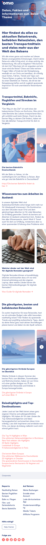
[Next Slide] (42, 145)
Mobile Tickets (29, 511)
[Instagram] (8, 540)
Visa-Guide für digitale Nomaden (16, 292)
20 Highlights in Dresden (12, 458)
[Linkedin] (24, 540)
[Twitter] (16, 540)
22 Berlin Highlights (10, 443)
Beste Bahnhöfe (9, 509)
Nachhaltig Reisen (10, 490)
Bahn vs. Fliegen (9, 499)
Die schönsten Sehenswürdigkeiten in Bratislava (22, 438)
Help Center (9, 527)
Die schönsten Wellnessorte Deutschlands (20, 456)
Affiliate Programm (31, 514)
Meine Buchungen (30, 490)
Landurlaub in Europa (11, 445)
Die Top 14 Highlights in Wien (14, 436)
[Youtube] (20, 540)
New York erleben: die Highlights (16, 441)
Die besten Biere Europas (13, 454)
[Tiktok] (12, 540)
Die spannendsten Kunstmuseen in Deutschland (22, 461)
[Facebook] (4, 540)
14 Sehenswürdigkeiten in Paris (15, 448)
